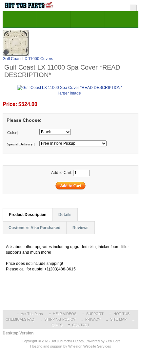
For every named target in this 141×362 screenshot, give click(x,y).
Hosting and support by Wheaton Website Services (70, 346)
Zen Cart (113, 341)
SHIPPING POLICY (59, 319)
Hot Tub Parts (32, 314)
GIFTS (56, 325)
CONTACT (81, 325)
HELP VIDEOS (64, 314)
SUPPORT (95, 314)
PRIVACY (92, 319)
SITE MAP (118, 319)
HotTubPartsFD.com (67, 341)
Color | (12, 133)
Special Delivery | (20, 144)
